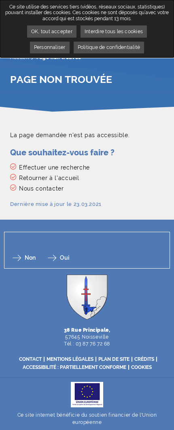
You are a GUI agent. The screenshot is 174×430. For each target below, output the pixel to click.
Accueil (19, 57)
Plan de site (113, 359)
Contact (30, 359)
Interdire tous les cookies (114, 31)
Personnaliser (50, 47)
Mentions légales (70, 359)
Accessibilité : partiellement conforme (74, 367)
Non (30, 257)
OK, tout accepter (51, 31)
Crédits (144, 359)
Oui (64, 257)
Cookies (141, 367)
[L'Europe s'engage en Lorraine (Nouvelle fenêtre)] (87, 394)
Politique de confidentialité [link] (109, 47)
